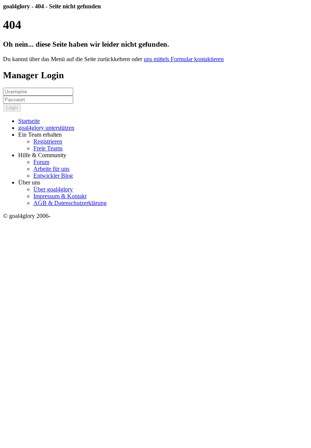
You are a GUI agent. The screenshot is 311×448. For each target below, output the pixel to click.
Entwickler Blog (53, 175)
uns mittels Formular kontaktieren (184, 59)
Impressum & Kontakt (59, 196)
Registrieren (47, 141)
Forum (41, 162)
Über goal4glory (53, 189)
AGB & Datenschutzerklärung (70, 203)
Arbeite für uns (51, 169)
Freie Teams (48, 148)
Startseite (29, 121)
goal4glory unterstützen (46, 128)
